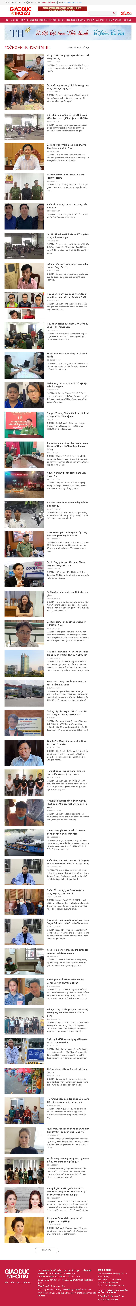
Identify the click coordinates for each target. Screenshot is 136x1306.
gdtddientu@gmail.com (73, 2)
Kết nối (52, 20)
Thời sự (24, 20)
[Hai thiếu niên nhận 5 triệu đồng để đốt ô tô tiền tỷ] (24, 514)
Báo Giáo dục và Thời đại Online (20, 11)
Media (109, 20)
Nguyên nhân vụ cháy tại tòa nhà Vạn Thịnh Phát (66, 474)
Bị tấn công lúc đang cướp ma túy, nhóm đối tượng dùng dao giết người (68, 1160)
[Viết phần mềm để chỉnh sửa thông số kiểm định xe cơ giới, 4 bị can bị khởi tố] (24, 127)
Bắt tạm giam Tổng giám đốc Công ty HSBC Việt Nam (66, 623)
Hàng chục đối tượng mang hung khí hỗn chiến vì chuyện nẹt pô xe (66, 773)
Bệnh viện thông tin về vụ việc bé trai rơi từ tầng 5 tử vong (66, 683)
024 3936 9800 (115, 1279)
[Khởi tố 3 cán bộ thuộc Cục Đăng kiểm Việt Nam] (24, 216)
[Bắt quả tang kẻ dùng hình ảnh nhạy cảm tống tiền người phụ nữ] (24, 97)
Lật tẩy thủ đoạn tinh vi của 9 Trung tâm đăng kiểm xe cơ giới (68, 236)
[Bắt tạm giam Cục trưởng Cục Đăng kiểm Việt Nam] (24, 186)
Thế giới (90, 20)
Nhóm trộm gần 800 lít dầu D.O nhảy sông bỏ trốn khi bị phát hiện (66, 832)
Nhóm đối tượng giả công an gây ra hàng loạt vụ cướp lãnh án (65, 892)
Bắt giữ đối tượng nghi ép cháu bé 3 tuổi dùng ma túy (68, 57)
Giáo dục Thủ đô (126, 13)
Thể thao (126, 20)
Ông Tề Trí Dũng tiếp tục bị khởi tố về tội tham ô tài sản (67, 743)
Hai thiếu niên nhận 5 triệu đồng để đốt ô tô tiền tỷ (67, 504)
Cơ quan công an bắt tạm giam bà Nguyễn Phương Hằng (64, 1220)
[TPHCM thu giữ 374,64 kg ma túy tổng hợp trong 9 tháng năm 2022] (24, 544)
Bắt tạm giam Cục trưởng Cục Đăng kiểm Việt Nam (65, 176)
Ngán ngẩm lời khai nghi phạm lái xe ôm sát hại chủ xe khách (67, 1041)
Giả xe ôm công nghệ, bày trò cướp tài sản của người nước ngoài (67, 951)
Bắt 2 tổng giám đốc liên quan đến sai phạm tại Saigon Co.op (66, 564)
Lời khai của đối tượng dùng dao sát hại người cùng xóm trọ (67, 266)
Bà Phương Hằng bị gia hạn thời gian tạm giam (68, 594)
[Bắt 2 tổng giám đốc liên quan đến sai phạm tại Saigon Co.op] (24, 574)
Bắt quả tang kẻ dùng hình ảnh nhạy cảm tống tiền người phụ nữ (68, 87)
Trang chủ (7, 19)
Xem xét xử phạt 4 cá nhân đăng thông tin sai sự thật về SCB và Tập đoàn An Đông (67, 446)
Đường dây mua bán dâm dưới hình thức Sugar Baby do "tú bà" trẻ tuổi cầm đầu (68, 922)
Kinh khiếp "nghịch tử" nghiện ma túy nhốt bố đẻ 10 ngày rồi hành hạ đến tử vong (67, 804)
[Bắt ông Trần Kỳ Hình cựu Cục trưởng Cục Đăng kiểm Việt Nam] (24, 156)
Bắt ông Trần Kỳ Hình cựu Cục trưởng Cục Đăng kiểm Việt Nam (66, 146)
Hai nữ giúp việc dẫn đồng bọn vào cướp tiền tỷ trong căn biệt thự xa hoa (68, 1101)
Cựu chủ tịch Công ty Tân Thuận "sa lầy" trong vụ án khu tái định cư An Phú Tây (68, 653)
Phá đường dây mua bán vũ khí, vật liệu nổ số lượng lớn (67, 385)
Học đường (71, 20)
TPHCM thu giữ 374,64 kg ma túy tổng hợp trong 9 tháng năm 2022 (67, 534)
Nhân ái (81, 20)
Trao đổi (61, 20)
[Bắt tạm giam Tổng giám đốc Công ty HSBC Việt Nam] (24, 633)
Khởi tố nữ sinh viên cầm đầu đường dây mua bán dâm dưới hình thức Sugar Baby (68, 862)
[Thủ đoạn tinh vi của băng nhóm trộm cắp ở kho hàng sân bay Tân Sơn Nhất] (24, 305)
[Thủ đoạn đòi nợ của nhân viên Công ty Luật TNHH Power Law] (24, 335)
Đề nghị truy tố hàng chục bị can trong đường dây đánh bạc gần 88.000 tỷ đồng (67, 1012)
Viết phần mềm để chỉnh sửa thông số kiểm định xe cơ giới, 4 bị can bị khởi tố (67, 117)
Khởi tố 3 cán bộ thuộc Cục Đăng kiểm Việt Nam (67, 206)
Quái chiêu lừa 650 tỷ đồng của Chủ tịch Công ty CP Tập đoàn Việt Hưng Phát (68, 1130)
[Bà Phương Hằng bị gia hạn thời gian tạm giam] (24, 604)
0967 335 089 (111, 1282)
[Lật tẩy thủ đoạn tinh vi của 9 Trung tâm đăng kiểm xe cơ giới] (24, 246)
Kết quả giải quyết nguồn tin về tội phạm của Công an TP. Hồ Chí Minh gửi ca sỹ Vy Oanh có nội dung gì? (67, 1191)
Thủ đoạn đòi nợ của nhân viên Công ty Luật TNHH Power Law (67, 325)
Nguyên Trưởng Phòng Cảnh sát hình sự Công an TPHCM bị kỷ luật (68, 415)
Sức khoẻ (100, 20)
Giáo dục (15, 20)
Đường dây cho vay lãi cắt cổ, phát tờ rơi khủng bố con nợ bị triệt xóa (67, 713)
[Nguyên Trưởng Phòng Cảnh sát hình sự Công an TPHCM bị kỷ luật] (24, 425)
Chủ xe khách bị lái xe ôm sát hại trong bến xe (67, 1071)
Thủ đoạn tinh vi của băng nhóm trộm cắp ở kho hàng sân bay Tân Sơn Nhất (66, 296)
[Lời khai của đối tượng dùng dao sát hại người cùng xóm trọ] (24, 276)
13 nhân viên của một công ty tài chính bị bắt (67, 355)
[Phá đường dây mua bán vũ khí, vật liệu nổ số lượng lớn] (24, 395)
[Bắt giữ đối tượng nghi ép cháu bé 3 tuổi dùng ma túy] (24, 67)
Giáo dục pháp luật (38, 20)
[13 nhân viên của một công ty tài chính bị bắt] (24, 365)
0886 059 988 (111, 1299)
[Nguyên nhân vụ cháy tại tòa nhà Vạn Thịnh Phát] (24, 484)
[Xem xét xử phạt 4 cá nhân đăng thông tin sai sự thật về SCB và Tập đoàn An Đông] (24, 455)
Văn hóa (117, 20)
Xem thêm (47, 1250)
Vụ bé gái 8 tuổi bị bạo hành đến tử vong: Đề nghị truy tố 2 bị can (65, 981)
